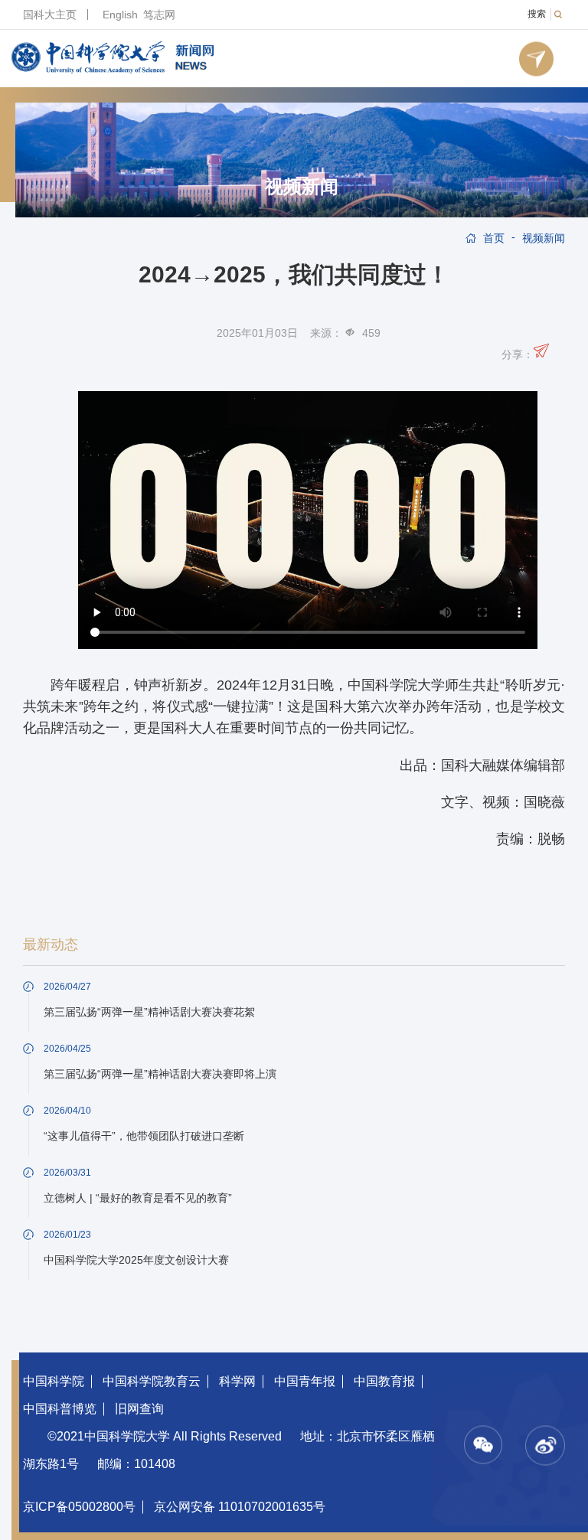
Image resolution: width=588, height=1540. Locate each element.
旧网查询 (139, 1408)
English (120, 14)
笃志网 (159, 14)
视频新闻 (301, 187)
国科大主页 (50, 14)
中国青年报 (304, 1381)
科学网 (237, 1381)
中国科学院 (53, 1381)
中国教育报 (384, 1381)
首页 (494, 238)
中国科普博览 (59, 1408)
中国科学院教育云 (152, 1381)
